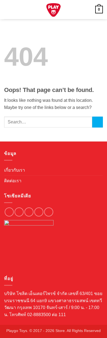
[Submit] (97, 122)
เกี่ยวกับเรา (14, 170)
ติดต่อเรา (12, 180)
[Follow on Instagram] (19, 211)
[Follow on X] (38, 211)
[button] (7, 9)
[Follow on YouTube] (48, 211)
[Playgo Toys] (53, 9)
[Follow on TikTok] (28, 211)
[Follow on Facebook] (9, 211)
